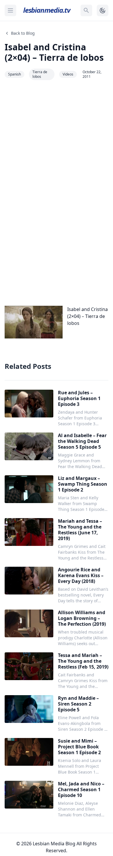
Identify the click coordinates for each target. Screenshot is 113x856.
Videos (68, 74)
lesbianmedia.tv (46, 10)
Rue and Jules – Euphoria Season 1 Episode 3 (79, 398)
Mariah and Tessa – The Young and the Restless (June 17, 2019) (80, 529)
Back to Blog (23, 33)
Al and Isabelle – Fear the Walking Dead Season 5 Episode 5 (82, 441)
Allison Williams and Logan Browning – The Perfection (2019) (82, 618)
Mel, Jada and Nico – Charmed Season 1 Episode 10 (81, 789)
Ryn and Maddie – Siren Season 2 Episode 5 (78, 704)
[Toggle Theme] (102, 10)
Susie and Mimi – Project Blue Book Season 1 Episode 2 (79, 746)
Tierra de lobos (39, 74)
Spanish (14, 74)
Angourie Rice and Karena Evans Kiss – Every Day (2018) (80, 575)
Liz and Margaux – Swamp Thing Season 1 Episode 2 (82, 484)
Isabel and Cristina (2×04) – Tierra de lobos (54, 52)
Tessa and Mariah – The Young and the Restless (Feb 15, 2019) (83, 661)
